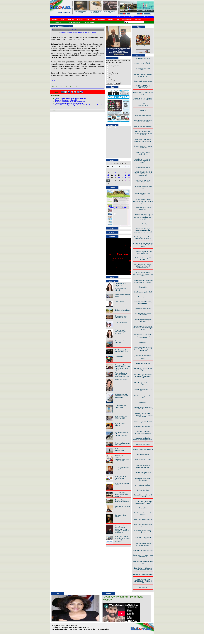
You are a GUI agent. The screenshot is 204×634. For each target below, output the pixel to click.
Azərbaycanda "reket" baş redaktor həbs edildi (67, 30)
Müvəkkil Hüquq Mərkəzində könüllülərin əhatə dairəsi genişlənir (143, 376)
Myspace (68, 92)
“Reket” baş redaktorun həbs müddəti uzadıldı (70, 98)
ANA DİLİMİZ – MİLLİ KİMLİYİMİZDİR (121, 417)
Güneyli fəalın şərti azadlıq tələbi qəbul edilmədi (143, 556)
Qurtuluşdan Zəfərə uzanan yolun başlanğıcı (143, 479)
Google (72, 92)
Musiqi (110, 72)
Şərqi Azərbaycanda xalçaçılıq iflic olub (121, 316)
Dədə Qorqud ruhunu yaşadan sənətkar (143, 513)
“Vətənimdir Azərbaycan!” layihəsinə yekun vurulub (143, 432)
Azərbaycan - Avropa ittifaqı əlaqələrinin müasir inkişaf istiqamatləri (143, 335)
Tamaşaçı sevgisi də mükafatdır (143, 449)
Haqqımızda (66, 12)
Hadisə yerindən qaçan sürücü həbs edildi (69, 103)
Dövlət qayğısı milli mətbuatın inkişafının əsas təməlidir (121, 395)
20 (119, 178)
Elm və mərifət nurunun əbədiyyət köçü (122, 468)
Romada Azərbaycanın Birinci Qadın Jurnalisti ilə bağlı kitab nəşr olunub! (143, 348)
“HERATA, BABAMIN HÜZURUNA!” (142, 86)
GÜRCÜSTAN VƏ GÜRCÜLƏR (80, 12)
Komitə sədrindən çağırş (142, 58)
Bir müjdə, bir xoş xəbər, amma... (95, 12)
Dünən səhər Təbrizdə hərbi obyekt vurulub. (143, 538)
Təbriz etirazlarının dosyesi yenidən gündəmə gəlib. (143, 544)
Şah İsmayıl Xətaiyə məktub (143, 81)
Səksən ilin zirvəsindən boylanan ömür (143, 93)
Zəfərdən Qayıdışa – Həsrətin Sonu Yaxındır (122, 500)
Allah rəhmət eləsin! (143, 454)
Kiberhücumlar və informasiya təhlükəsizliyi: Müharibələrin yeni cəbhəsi (153, 16)
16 (129, 175)
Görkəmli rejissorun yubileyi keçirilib (142, 531)
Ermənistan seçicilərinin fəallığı (143, 574)
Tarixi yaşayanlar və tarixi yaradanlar (143, 460)
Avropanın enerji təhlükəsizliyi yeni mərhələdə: (120, 331)
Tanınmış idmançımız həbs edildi (66, 100)
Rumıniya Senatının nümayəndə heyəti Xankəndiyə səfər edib (122, 374)
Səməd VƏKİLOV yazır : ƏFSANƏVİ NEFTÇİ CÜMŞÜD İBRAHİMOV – (142, 415)
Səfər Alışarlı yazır (143, 41)
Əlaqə (60, 12)
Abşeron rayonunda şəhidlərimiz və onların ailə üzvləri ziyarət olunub (143, 245)
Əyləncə (111, 76)
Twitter (65, 92)
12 (115, 175)
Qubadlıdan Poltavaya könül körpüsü (143, 369)
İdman (110, 70)
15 (125, 175)
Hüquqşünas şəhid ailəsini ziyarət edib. (143, 208)
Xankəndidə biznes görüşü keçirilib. (121, 449)
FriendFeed (78, 92)
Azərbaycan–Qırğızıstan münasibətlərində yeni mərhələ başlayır (143, 160)
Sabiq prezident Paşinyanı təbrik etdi (143, 562)
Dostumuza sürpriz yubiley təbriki (117, 16)
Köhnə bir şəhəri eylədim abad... (143, 292)
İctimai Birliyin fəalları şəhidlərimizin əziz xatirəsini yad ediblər (121, 434)
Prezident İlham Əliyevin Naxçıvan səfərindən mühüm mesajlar (143, 133)
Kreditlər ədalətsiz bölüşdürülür (142, 426)
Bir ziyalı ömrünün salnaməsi (120, 341)
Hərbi (110, 68)
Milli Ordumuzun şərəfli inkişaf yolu (143, 396)
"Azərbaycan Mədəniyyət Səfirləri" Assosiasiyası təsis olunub (143, 357)
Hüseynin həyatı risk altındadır (143, 422)
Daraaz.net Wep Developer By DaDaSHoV (75, 627)
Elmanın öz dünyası (121, 322)
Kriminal (111, 78)
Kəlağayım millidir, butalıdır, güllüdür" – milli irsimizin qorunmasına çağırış (122, 367)
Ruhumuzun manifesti (121, 379)
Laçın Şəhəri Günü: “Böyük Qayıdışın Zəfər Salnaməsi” (122, 494)
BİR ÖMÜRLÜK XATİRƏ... (143, 485)
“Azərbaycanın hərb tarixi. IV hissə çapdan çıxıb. (123, 507)
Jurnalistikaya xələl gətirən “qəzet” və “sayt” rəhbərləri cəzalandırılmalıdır (79, 105)
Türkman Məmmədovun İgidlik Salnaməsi (143, 390)
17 (108, 178)
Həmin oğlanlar (119, 301)
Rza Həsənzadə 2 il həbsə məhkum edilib (121, 350)
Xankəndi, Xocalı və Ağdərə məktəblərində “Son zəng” (143, 502)
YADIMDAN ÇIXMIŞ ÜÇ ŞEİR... (143, 99)
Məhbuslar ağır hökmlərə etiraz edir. (142, 383)
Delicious (81, 92)
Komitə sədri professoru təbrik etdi (143, 187)
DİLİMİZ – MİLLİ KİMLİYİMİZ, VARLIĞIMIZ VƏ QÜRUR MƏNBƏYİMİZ (122, 458)
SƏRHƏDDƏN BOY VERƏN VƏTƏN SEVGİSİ (109, 12)
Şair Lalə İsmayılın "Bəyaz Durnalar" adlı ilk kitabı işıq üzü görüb (143, 201)
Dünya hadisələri (113, 74)
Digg (75, 92)
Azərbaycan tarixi (114, 66)
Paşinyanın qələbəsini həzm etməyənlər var (143, 525)
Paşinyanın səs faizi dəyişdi (143, 519)
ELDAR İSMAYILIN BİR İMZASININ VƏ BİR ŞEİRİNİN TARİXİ (143, 581)
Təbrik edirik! (119, 356)
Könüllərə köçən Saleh (143, 490)
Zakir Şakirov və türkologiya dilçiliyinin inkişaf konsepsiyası (142, 568)
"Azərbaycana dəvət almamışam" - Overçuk (143, 11)
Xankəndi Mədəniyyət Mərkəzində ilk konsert (143, 466)
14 (122, 175)
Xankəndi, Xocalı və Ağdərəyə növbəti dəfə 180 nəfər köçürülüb (143, 408)
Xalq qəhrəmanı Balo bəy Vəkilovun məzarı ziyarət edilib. (143, 438)
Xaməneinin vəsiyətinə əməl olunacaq (143, 495)
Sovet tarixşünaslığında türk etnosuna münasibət (143, 121)
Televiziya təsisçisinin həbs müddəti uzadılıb (70, 101)
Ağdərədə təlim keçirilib (143, 363)
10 (108, 175)
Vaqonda (143, 110)
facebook (62, 92)
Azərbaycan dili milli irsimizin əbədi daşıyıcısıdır (121, 478)
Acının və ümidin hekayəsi (120, 424)
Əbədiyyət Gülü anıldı (143, 444)
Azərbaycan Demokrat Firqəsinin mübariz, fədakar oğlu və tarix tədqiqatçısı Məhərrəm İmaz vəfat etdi (122, 529)
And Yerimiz (123, 10)
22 (125, 178)
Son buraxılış (143, 587)
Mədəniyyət (112, 80)
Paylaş (53, 80)
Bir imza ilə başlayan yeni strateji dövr (143, 473)
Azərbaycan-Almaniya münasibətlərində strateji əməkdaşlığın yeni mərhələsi (122, 539)
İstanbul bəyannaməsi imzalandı (143, 550)
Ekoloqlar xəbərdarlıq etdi (122, 310)
